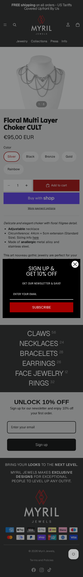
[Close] (75, 264)
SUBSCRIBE (41, 307)
